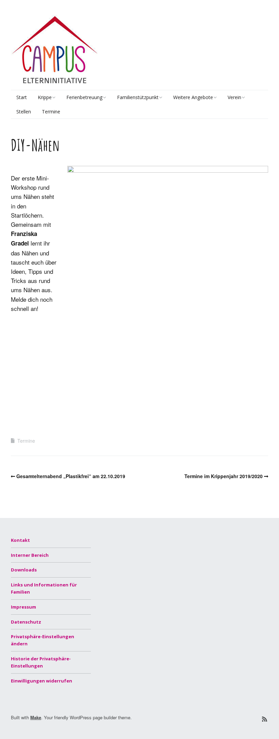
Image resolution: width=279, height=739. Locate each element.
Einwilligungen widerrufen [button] (41, 681)
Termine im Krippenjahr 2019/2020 (223, 476)
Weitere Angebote (193, 97)
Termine (51, 111)
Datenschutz (26, 622)
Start (21, 97)
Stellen (23, 111)
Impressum (23, 607)
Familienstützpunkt (138, 97)
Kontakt (20, 540)
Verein (234, 97)
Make (35, 717)
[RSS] (264, 719)
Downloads (24, 570)
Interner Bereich (30, 555)
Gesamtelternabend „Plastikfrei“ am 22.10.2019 (70, 476)
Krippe (45, 97)
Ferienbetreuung (84, 97)
